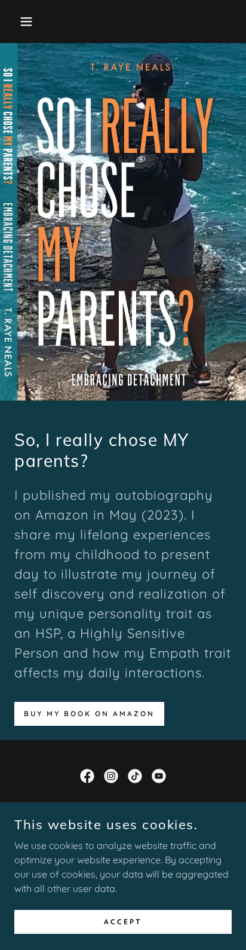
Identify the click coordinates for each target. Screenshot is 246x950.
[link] (87, 776)
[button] (18, 21)
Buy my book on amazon (89, 713)
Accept (123, 921)
